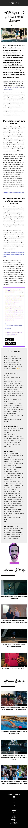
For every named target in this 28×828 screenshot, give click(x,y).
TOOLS (14, 817)
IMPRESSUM (14, 822)
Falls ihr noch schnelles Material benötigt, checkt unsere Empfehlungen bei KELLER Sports (14, 254)
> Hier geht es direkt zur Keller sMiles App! (13, 192)
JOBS (14, 820)
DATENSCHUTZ (14, 823)
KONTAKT (14, 819)
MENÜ (12, 3)
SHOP (14, 816)
